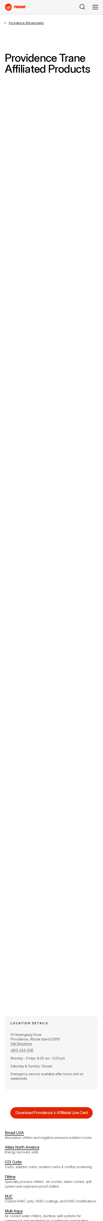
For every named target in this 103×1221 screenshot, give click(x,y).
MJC (8, 1196)
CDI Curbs (13, 1162)
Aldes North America (22, 1147)
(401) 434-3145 (22, 1050)
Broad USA (14, 1132)
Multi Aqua (14, 1211)
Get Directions (21, 1044)
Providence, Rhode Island (26, 23)
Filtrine (10, 1176)
